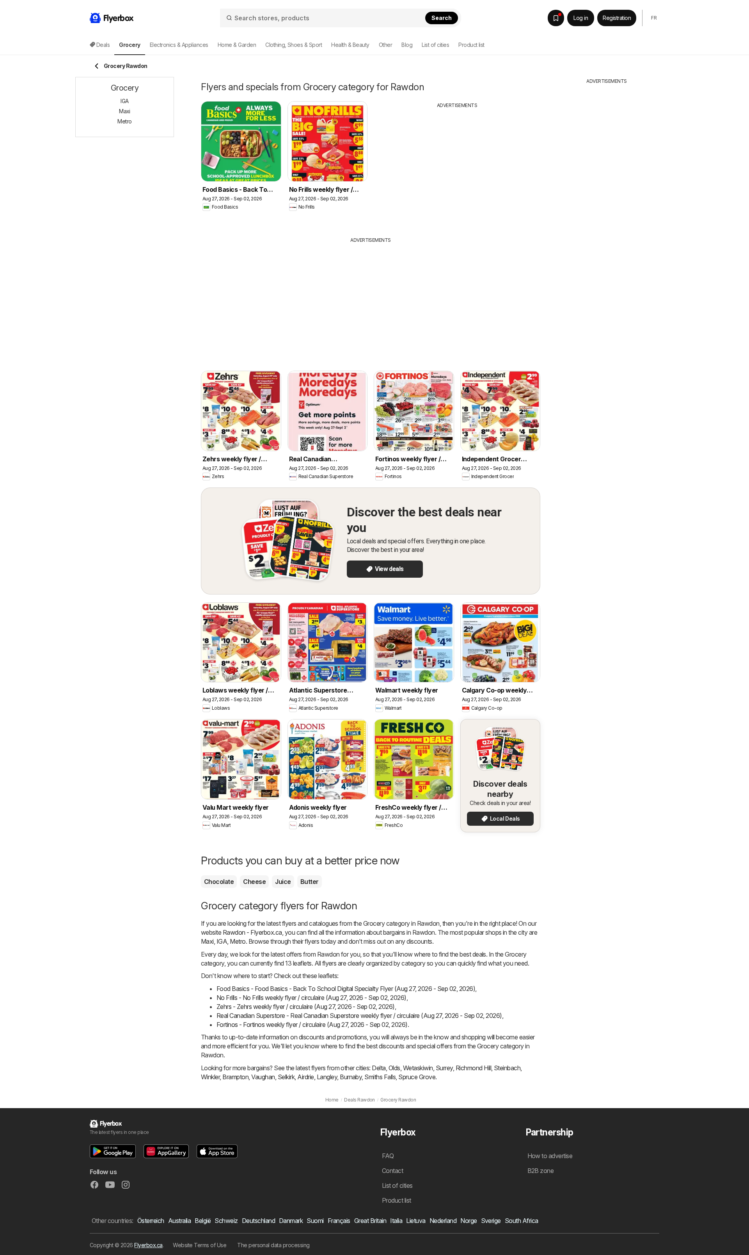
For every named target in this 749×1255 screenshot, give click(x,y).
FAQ (388, 1156)
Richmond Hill (473, 1068)
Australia (179, 1221)
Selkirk (286, 1077)
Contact (392, 1171)
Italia (396, 1221)
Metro (237, 941)
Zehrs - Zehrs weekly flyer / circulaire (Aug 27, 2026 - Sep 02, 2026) (306, 1006)
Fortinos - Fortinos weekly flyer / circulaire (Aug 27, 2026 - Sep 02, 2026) (312, 1024)
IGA (222, 941)
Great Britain (370, 1221)
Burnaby (351, 1077)
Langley (327, 1077)
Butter (309, 881)
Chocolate (219, 881)
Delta (378, 1068)
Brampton (235, 1077)
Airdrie (305, 1077)
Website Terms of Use (199, 1245)
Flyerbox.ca (148, 1245)
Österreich (150, 1221)
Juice (283, 881)
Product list (471, 44)
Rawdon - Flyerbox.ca (252, 932)
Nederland (443, 1221)
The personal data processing (273, 1245)
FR (654, 18)
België (203, 1221)
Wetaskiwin (418, 1068)
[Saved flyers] (556, 18)
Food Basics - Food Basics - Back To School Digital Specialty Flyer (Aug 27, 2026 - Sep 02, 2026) (346, 989)
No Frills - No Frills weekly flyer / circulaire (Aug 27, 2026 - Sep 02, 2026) (311, 998)
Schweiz (226, 1221)
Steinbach (507, 1068)
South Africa (521, 1221)
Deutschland (258, 1221)
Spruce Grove (416, 1077)
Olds (394, 1068)
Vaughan (263, 1077)
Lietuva (415, 1221)
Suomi (315, 1221)
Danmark (291, 1221)
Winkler (210, 1077)
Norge (468, 1221)
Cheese (254, 881)
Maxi (207, 941)
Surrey (444, 1068)
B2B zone (540, 1171)
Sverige (491, 1221)
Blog (406, 44)
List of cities (435, 44)
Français (339, 1221)
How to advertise (550, 1156)
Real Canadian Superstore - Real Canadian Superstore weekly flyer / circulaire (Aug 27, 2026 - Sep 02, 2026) (359, 1015)
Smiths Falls (380, 1077)
